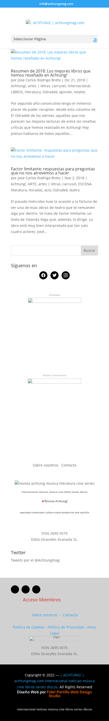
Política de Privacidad (66, 627)
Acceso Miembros (42, 600)
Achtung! (18, 85)
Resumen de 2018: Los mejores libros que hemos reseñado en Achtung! (50, 73)
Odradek (50, 91)
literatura (33, 91)
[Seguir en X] (26, 589)
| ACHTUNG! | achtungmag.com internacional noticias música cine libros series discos (54, 681)
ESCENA (85, 184)
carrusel (59, 85)
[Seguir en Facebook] (15, 589)
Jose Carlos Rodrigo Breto (39, 80)
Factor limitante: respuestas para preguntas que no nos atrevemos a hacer (53, 171)
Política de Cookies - (30, 627)
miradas (36, 190)
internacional (79, 85)
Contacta (68, 465)
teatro (74, 190)
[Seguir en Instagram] (36, 589)
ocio (47, 190)
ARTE (32, 184)
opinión (65, 91)
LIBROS (17, 91)
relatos (79, 91)
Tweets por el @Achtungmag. (36, 560)
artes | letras (39, 85)
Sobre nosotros (46, 465)
